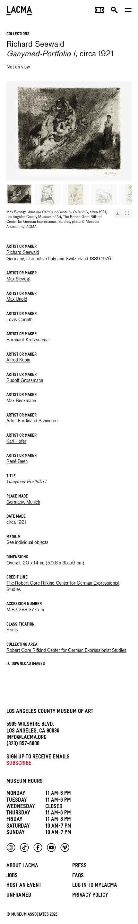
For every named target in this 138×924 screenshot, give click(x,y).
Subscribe (18, 764)
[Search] (114, 11)
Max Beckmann (21, 401)
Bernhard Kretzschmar (28, 340)
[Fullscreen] (127, 213)
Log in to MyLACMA (94, 886)
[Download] (117, 213)
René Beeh (17, 461)
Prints (12, 630)
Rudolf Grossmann (24, 380)
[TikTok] (24, 847)
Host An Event (23, 886)
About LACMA (22, 866)
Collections (18, 34)
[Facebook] (37, 847)
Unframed (18, 896)
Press (79, 866)
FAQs (78, 876)
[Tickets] (99, 11)
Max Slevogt (18, 279)
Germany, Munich (23, 502)
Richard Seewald (22, 252)
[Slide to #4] (104, 194)
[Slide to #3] (76, 194)
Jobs (12, 876)
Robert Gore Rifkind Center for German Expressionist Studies (66, 650)
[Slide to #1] (19, 194)
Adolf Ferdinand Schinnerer (32, 421)
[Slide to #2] (47, 194)
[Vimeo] (64, 847)
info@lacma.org (26, 738)
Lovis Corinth (19, 320)
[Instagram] (10, 847)
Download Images (28, 664)
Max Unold (16, 299)
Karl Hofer (16, 441)
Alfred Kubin (18, 360)
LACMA (19, 11)
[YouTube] (51, 847)
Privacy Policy (90, 896)
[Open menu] (128, 11)
